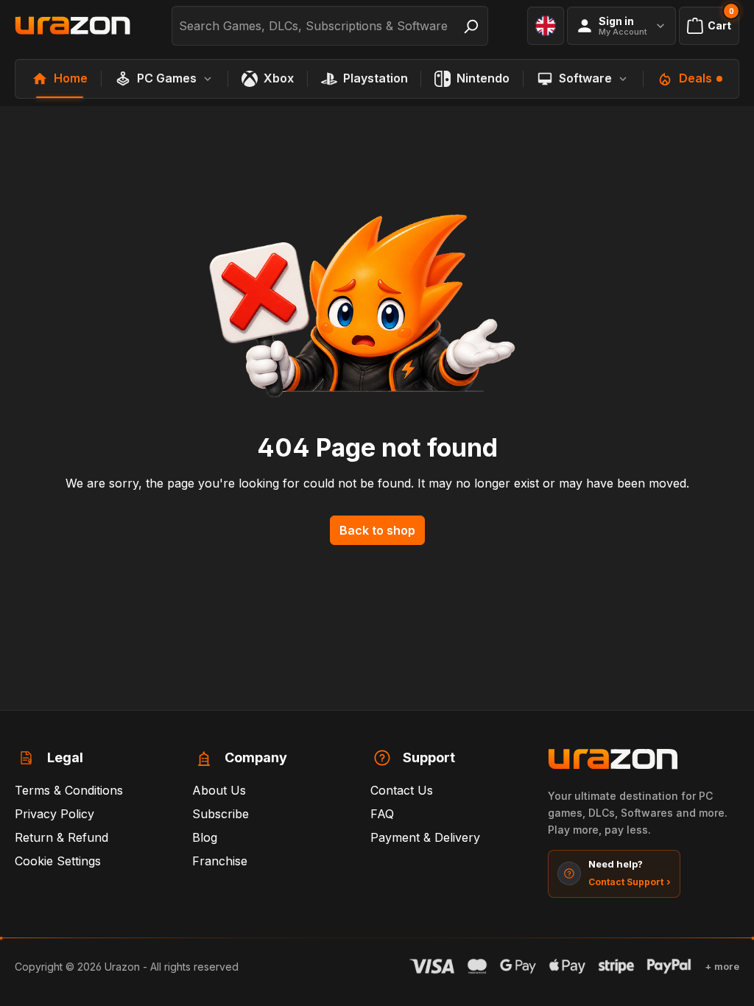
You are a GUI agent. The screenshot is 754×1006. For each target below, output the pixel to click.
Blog (204, 837)
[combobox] (313, 26)
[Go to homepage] (74, 26)
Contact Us (401, 790)
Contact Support (629, 881)
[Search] (470, 26)
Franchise (219, 861)
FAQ (382, 813)
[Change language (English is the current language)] (545, 26)
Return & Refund (61, 837)
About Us (219, 790)
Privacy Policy (54, 813)
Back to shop (377, 530)
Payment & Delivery (425, 837)
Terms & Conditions (69, 790)
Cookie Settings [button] (58, 861)
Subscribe (220, 813)
